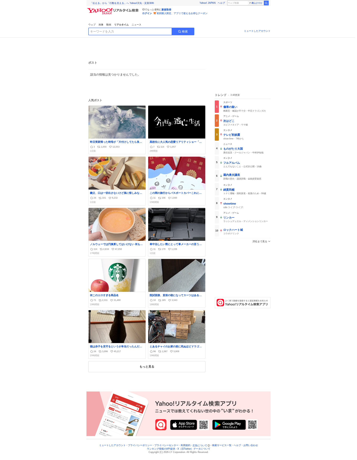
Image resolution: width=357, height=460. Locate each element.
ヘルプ (221, 2)
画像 (101, 24)
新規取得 (166, 9)
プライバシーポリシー (140, 445)
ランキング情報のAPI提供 (161, 448)
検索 (185, 31)
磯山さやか (257, 3)
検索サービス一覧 (221, 445)
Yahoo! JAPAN (208, 2)
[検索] (266, 3)
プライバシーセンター (166, 445)
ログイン (147, 13)
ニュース (136, 24)
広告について (200, 445)
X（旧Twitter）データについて (193, 448)
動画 (108, 24)
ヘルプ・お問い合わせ (246, 445)
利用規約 (185, 445)
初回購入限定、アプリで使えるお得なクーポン (182, 13)
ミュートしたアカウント (257, 31)
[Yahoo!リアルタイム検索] (113, 9)
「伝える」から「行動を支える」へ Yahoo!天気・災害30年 (122, 3)
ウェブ (92, 24)
